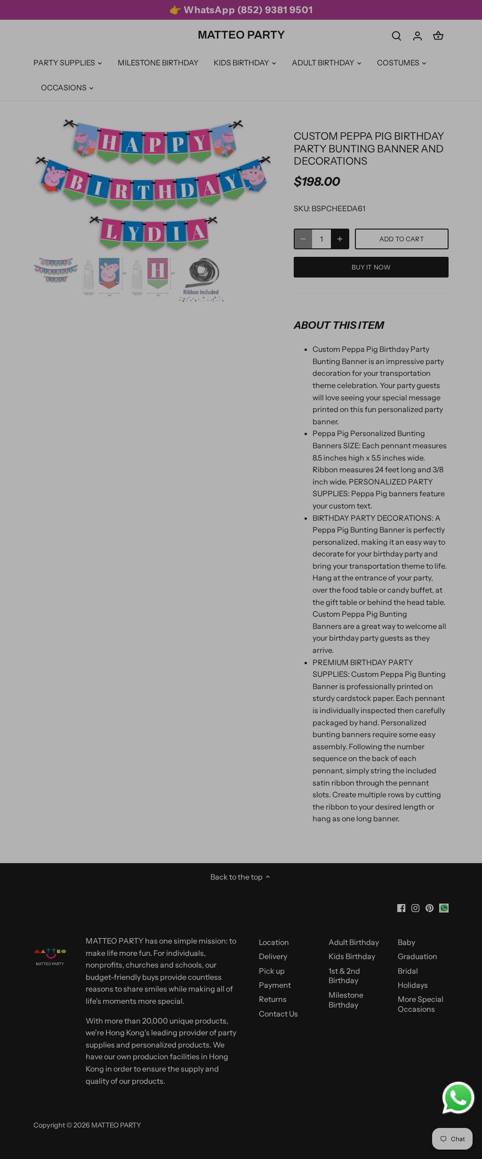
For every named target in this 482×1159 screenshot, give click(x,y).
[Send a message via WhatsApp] (458, 1098)
